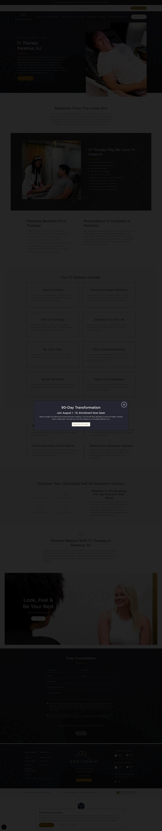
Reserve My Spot (81, 424)
